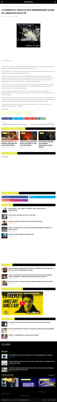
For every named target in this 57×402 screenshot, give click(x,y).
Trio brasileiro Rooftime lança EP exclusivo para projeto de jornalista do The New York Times (31, 362)
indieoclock (5, 16)
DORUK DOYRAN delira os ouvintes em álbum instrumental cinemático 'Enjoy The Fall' (30, 228)
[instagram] (14, 200)
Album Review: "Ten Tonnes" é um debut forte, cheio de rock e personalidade (27, 209)
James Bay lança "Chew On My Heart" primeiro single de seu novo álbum (30, 281)
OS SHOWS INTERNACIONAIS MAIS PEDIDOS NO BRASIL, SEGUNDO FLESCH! (9, 390)
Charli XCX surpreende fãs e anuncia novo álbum (23, 335)
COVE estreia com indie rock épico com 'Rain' (22, 215)
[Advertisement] (28, 251)
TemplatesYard (14, 400)
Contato (54, 400)
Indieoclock (28, 2)
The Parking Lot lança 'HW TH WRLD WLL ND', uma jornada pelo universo (30, 355)
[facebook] (14, 197)
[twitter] (42, 197)
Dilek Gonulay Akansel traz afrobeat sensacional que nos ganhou (46, 144)
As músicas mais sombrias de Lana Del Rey (21, 234)
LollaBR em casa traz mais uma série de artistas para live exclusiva (29, 322)
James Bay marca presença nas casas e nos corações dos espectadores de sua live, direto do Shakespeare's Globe (31, 269)
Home (44, 400)
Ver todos (51, 375)
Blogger (28, 400)
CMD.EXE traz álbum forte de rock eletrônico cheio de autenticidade (28, 143)
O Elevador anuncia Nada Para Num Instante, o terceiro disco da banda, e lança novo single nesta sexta (31, 368)
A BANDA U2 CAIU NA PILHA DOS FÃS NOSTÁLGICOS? (47, 389)
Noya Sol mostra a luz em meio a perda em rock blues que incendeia (9, 143)
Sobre (48, 400)
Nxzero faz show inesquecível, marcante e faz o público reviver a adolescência (28, 390)
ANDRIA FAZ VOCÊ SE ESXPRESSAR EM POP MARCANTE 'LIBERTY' (25, 221)
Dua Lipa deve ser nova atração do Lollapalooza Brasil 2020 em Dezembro (31, 328)
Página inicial (4, 6)
